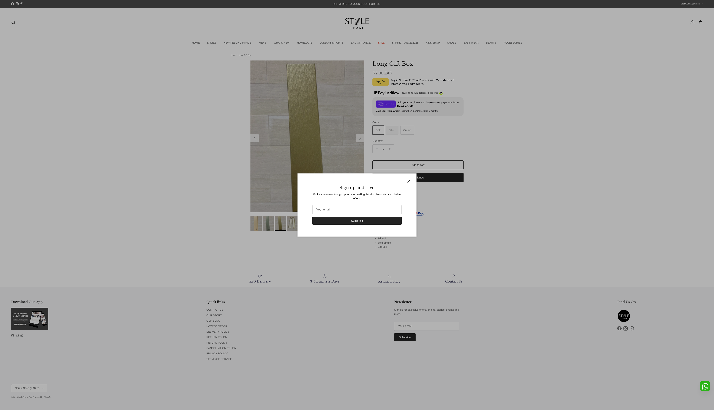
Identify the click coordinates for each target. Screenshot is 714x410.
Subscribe (357, 220)
